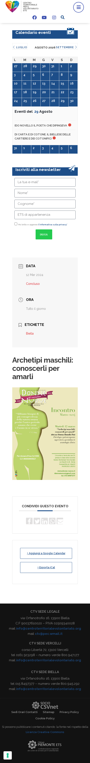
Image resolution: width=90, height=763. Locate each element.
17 (15, 92)
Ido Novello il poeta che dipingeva (41, 125)
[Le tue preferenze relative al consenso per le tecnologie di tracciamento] (7, 755)
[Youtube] (44, 17)
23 (71, 92)
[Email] (60, 521)
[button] (63, 17)
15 (62, 83)
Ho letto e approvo (42, 224)
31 (52, 66)
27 (15, 66)
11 (24, 83)
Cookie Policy (45, 718)
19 (34, 92)
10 (15, 83)
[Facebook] (34, 17)
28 (25, 66)
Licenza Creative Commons (45, 732)
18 (25, 92)
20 (44, 92)
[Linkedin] (44, 521)
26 (34, 101)
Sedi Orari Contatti (24, 712)
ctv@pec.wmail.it (48, 634)
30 (44, 66)
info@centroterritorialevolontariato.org (48, 628)
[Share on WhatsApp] (52, 521)
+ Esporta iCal (46, 567)
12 (34, 83)
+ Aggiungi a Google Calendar (46, 553)
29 (34, 66)
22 (62, 92)
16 (72, 83)
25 (25, 101)
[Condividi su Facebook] (29, 521)
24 (16, 101)
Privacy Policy (69, 712)
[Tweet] (37, 521)
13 (43, 83)
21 (53, 92)
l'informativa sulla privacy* (52, 224)
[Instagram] (54, 17)
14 (53, 83)
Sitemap (48, 712)
